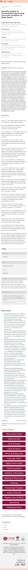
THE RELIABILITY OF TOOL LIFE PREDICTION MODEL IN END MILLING (15, 334)
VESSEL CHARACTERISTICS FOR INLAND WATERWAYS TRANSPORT (14, 363)
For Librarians (5, 529)
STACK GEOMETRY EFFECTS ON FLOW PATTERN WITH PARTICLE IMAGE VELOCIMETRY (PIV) (14, 354)
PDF (4, 248)
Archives (7, 6)
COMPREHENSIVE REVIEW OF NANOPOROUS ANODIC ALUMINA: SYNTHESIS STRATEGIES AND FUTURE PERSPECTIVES (14, 375)
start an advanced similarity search (16, 423)
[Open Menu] (1, 1)
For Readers (4, 525)
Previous (5, 420)
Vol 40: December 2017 (16, 6)
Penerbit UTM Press (15, 543)
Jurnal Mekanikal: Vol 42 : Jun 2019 (17, 346)
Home (2, 6)
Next (24, 420)
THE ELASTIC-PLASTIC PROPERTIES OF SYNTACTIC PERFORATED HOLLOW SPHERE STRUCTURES (15, 325)
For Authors (4, 527)
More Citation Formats (9, 302)
